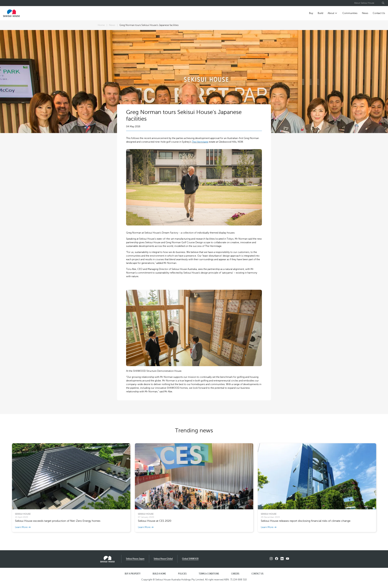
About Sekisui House (364, 3)
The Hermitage (200, 141)
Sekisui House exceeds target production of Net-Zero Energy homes (57, 520)
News (365, 13)
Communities (349, 13)
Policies (182, 573)
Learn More (21, 527)
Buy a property (132, 573)
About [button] (331, 13)
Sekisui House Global (163, 558)
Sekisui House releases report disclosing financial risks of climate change (305, 520)
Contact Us (379, 13)
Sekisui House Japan (135, 558)
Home (101, 25)
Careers (235, 573)
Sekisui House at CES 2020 (154, 520)
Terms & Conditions (209, 573)
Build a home (159, 573)
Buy (311, 13)
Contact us (257, 573)
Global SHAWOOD (190, 558)
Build (320, 13)
